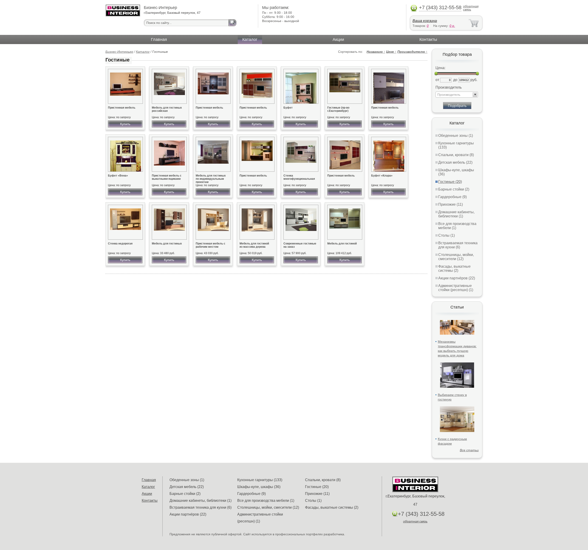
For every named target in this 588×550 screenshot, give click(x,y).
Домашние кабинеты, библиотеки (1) (456, 214)
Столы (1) (446, 235)
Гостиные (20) (450, 182)
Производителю (412, 51)
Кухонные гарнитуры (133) (259, 480)
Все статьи (469, 450)
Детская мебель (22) (455, 162)
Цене (391, 51)
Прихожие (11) (450, 204)
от (437, 80)
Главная (159, 39)
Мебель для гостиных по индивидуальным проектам (211, 179)
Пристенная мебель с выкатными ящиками (166, 177)
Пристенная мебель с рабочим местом (210, 245)
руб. (473, 80)
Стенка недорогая (120, 243)
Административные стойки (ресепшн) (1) (455, 288)
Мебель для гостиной (342, 243)
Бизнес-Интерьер (119, 51)
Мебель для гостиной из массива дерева (254, 245)
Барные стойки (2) (453, 189)
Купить (125, 124)
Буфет (288, 107)
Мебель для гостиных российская (167, 109)
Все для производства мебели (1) (265, 500)
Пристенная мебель (121, 107)
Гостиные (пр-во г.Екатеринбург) (338, 109)
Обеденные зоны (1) (455, 136)
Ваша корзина (425, 21)
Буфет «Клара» (382, 175)
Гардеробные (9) (452, 197)
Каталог (249, 39)
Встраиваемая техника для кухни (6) (458, 245)
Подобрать (457, 106)
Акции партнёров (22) (456, 278)
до (455, 80)
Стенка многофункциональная (299, 177)
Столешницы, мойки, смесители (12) (456, 257)
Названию (376, 51)
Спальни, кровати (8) (456, 155)
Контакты (428, 39)
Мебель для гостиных (167, 243)
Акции (338, 39)
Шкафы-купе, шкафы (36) (258, 487)
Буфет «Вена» (118, 175)
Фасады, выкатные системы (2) (454, 268)
